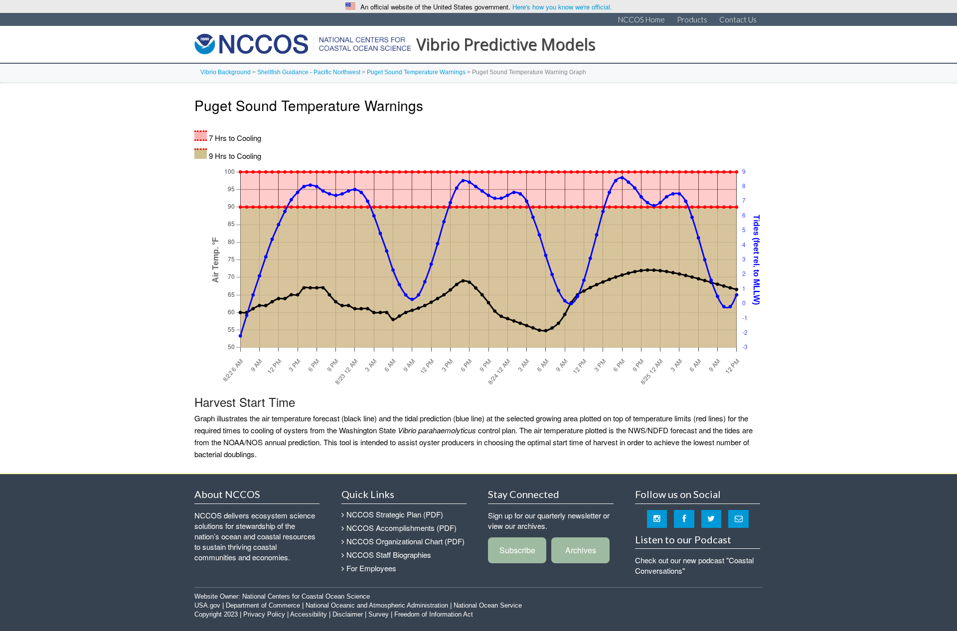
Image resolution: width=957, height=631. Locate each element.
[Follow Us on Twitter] (711, 518)
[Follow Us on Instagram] (657, 518)
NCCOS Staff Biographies (388, 554)
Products (692, 19)
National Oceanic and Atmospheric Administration (377, 605)
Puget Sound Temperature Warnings (416, 72)
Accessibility (308, 614)
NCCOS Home (641, 19)
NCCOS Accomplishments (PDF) (401, 527)
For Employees (371, 568)
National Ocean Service (488, 605)
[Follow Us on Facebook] (684, 518)
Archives (580, 550)
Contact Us (738, 19)
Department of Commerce (263, 605)
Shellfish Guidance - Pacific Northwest (308, 72)
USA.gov (207, 605)
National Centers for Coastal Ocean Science (302, 47)
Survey (378, 614)
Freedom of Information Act (433, 614)
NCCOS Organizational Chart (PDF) (405, 541)
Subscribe (517, 550)
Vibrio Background (225, 72)
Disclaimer (347, 614)
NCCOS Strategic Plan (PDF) (394, 514)
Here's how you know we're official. (562, 6)
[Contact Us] (738, 518)
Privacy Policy (264, 614)
